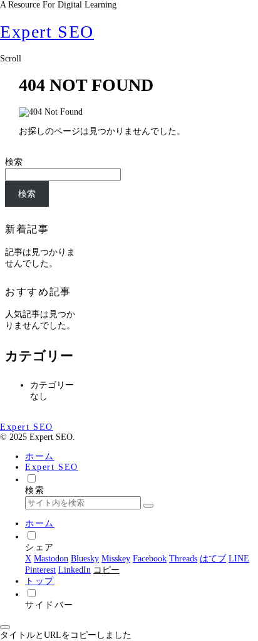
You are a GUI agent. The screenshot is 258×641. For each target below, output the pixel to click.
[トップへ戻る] (5, 627)
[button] (148, 506)
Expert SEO (51, 467)
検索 (14, 162)
